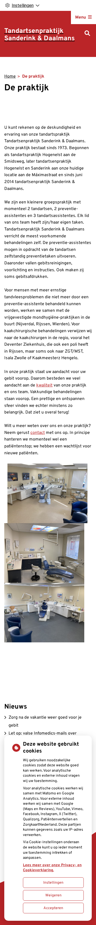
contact (37, 432)
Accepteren (53, 908)
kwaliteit (44, 385)
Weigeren (53, 895)
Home (10, 76)
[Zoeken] (87, 34)
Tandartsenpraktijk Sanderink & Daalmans (39, 35)
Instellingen (53, 882)
